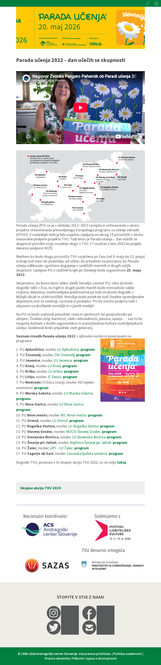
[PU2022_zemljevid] (80, 221)
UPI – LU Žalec (61, 448)
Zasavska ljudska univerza (87, 453)
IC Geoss (54, 376)
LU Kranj (54, 365)
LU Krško (55, 371)
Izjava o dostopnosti (101, 658)
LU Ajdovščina (68, 349)
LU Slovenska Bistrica (88, 437)
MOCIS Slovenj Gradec (83, 431)
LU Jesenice (62, 360)
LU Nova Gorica (70, 404)
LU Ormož (60, 420)
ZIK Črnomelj (64, 354)
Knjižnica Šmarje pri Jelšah (90, 442)
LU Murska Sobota (78, 393)
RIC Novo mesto (73, 415)
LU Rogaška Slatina (83, 426)
